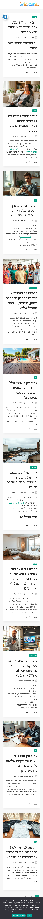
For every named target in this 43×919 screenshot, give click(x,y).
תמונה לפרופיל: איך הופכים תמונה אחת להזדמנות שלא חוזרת (23, 210)
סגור (29, 915)
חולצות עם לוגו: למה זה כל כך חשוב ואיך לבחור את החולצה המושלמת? (21, 852)
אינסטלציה (34, 467)
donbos (29, 38)
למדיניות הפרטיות (19, 915)
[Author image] (36, 37)
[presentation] (21, 94)
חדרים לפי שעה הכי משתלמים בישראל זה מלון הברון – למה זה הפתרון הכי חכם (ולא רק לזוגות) (23, 578)
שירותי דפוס (33, 288)
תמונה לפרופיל (25, 237)
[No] (40, 908)
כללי (36, 200)
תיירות (35, 563)
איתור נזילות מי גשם (16, 503)
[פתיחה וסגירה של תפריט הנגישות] (5, 17)
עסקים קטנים (33, 655)
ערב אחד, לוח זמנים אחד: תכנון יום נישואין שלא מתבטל (22, 27)
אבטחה (35, 17)
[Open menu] (5, 4)
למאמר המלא (31, 72)
